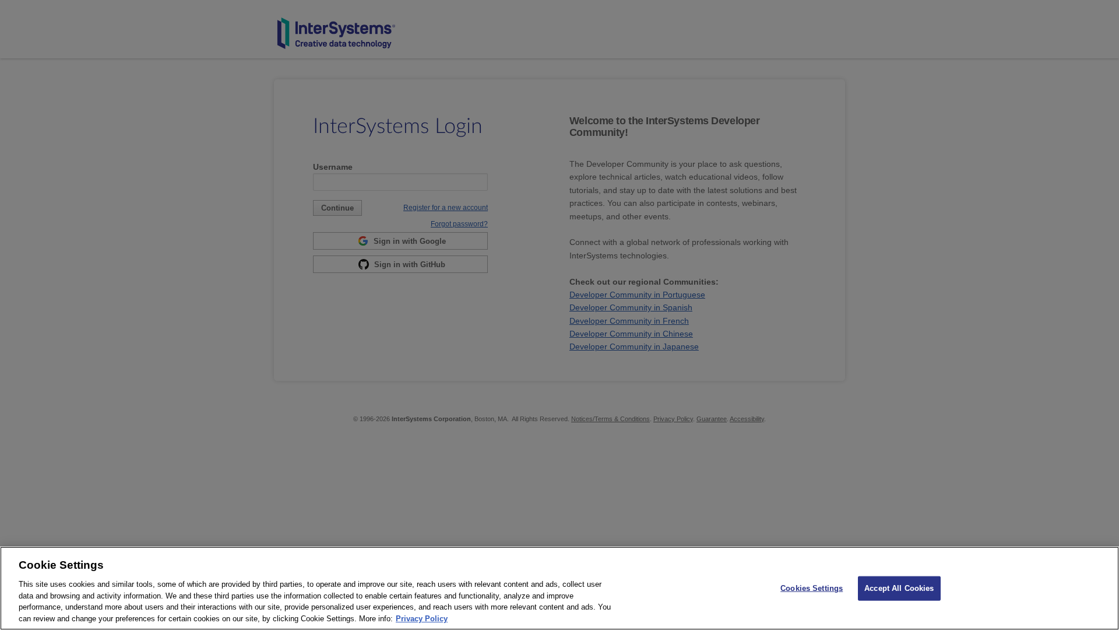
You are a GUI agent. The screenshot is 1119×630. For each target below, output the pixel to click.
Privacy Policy (422, 618)
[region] (559, 588)
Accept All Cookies (899, 588)
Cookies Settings (811, 588)
